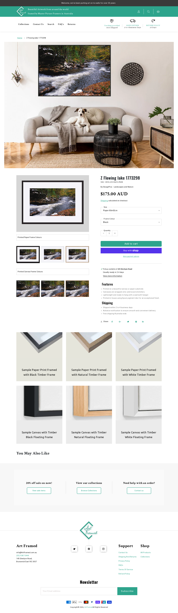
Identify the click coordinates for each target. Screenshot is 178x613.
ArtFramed (88, 607)
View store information (112, 276)
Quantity (107, 230)
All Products (146, 552)
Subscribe (127, 591)
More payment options (131, 256)
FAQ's (121, 565)
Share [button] (105, 321)
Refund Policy (124, 574)
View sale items (39, 491)
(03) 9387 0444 (22, 556)
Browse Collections (89, 491)
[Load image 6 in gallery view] (52, 289)
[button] (148, 11)
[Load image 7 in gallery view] (77, 289)
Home (19, 38)
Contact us (139, 491)
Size (105, 207)
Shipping (104, 201)
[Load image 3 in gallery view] (77, 254)
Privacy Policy (124, 561)
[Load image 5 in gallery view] (28, 289)
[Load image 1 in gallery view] (28, 254)
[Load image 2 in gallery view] (52, 254)
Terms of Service (126, 570)
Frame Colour (109, 219)
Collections (145, 557)
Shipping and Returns (128, 557)
